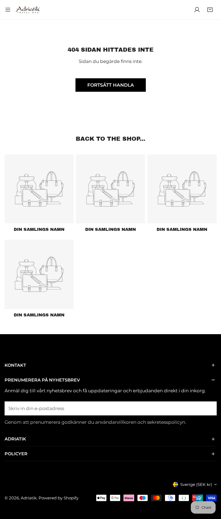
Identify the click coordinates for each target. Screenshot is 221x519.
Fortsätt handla (110, 85)
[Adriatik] (28, 10)
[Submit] (209, 408)
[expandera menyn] (8, 9)
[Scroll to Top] (211, 490)
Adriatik (29, 497)
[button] (209, 9)
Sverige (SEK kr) (196, 484)
